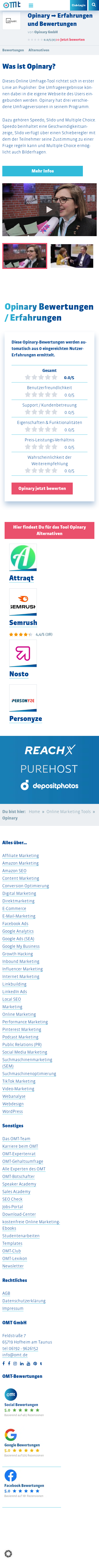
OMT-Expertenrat (19, 1153)
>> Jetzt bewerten (70, 39)
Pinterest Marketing (21, 1029)
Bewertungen (13, 50)
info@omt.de (15, 1354)
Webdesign (13, 1103)
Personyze (25, 718)
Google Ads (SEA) (18, 938)
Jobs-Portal (12, 1206)
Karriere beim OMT (20, 1146)
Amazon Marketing (20, 863)
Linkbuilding (14, 984)
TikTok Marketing (18, 1081)
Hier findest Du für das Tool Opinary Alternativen (49, 530)
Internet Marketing (20, 976)
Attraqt (21, 578)
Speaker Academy (19, 1184)
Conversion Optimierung (25, 885)
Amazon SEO (14, 870)
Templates (12, 1243)
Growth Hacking (17, 953)
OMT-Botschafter (18, 1176)
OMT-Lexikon (14, 1258)
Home (34, 811)
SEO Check (12, 1199)
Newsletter (13, 1266)
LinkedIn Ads (14, 991)
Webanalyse (14, 1096)
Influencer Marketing (22, 969)
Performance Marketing (25, 1021)
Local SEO (11, 999)
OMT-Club (11, 1250)
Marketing (12, 1006)
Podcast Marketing (20, 1037)
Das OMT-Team (16, 1138)
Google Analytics (18, 931)
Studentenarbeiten (21, 1235)
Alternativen (39, 50)
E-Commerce (14, 908)
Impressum (12, 1308)
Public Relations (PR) (22, 1044)
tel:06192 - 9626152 (20, 1348)
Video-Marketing (18, 1088)
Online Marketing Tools (69, 811)
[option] (49, 213)
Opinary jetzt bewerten (42, 488)
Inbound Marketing (20, 961)
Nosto (19, 674)
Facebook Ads (15, 923)
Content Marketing (20, 878)
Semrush (23, 622)
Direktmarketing (18, 901)
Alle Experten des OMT (24, 1169)
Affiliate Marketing (20, 855)
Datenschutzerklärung (24, 1300)
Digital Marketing (19, 893)
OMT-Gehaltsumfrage (22, 1161)
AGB (6, 1293)
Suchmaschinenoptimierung (29, 1073)
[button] (8, 1554)
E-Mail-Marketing (18, 916)
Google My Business (21, 946)
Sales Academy (16, 1191)
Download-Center (19, 1214)
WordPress (12, 1111)
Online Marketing (19, 1014)
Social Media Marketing (24, 1052)
